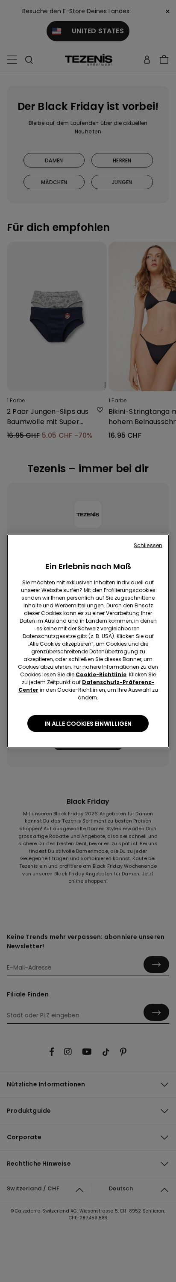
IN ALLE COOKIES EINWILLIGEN (88, 723)
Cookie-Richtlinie (101, 674)
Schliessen (148, 545)
